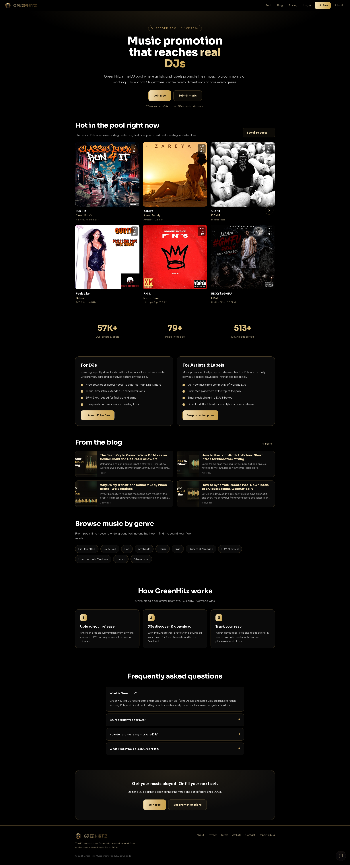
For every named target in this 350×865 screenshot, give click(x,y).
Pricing (293, 5)
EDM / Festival (230, 549)
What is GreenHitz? (123, 693)
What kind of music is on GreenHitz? (135, 749)
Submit (339, 5)
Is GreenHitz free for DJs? (128, 720)
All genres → (141, 559)
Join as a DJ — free (97, 415)
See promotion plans (200, 415)
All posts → (268, 443)
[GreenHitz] (21, 5)
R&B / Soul (110, 549)
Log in (307, 5)
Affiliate (236, 835)
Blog (280, 5)
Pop (127, 549)
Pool (268, 5)
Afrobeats (144, 549)
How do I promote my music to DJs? (134, 734)
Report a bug (267, 835)
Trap (177, 549)
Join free (322, 5)
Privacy (212, 835)
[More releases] (269, 210)
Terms (224, 835)
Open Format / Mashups (93, 559)
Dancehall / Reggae (201, 549)
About (200, 835)
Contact (250, 835)
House (162, 549)
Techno (120, 559)
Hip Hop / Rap (86, 549)
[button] (134, 201)
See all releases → (259, 132)
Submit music (188, 95)
